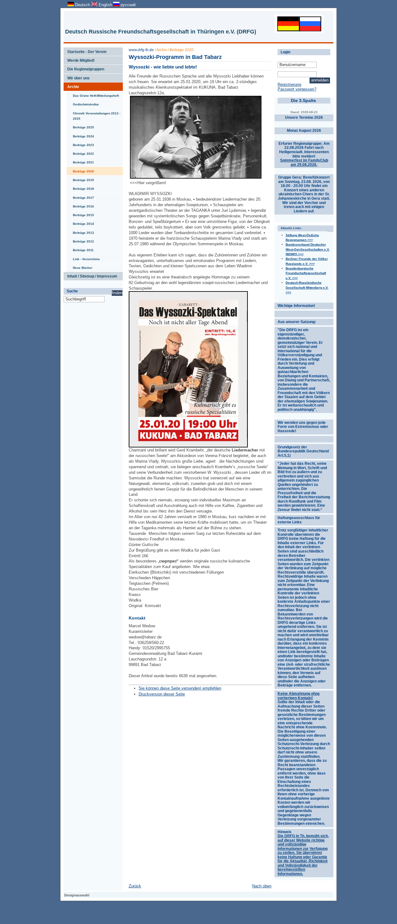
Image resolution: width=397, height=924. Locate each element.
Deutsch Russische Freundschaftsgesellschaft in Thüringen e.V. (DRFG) (160, 32)
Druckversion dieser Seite (162, 694)
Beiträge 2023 (80, 143)
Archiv (71, 85)
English (105, 4)
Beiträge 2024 (80, 135)
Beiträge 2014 (80, 222)
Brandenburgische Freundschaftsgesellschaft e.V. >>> (306, 273)
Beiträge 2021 (80, 161)
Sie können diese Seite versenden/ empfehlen (180, 688)
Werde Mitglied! (79, 59)
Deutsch (82, 4)
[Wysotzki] (195, 177)
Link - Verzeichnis (83, 258)
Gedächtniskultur (83, 103)
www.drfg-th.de (141, 50)
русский (127, 4)
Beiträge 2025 (80, 126)
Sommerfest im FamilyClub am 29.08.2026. (304, 162)
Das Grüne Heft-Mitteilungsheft (93, 94)
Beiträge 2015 (80, 214)
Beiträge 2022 (80, 152)
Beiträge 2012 (80, 240)
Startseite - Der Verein (85, 50)
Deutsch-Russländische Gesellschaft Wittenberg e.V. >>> (307, 287)
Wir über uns (77, 77)
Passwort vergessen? (297, 89)
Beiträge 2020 (80, 170)
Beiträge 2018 (80, 187)
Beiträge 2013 (80, 231)
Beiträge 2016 (80, 205)
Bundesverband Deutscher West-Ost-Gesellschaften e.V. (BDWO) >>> (308, 249)
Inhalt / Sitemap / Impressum (90, 275)
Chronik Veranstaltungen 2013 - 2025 (93, 114)
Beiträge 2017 (80, 196)
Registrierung (289, 84)
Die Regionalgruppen (84, 68)
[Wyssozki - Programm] (188, 446)
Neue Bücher (79, 266)
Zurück (135, 886)
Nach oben (261, 886)
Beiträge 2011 (80, 249)
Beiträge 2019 (80, 178)
